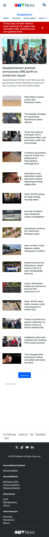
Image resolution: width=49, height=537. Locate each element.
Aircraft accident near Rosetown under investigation (34, 214)
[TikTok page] (22, 447)
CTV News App (9, 434)
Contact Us (23, 434)
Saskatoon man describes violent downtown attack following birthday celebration (33, 179)
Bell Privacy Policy (11, 481)
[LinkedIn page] (32, 447)
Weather (43, 18)
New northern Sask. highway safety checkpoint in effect (34, 248)
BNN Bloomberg (10, 502)
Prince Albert (30, 18)
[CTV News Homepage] (24, 5)
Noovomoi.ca (8, 520)
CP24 (5, 499)
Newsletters (41, 434)
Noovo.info (7, 516)
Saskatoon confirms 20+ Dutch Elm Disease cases (34, 231)
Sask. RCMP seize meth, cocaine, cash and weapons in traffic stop (34, 305)
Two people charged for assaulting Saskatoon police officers (35, 118)
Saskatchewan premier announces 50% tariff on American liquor (19, 71)
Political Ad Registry (11, 488)
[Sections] (4, 5)
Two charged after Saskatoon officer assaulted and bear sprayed (34, 358)
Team (6, 438)
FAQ (31, 434)
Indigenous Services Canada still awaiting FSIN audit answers (35, 340)
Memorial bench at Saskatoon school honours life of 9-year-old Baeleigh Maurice (34, 268)
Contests (16, 18)
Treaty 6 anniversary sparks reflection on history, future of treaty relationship (35, 323)
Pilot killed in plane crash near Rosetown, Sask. (34, 100)
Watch (6, 18)
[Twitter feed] (16, 447)
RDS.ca (6, 523)
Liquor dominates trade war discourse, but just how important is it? (35, 287)
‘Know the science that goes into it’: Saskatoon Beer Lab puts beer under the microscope (35, 137)
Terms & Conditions (11, 485)
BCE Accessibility (10, 470)
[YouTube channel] (27, 447)
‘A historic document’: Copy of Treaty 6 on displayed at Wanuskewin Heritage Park (35, 158)
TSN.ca (6, 505)
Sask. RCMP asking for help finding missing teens (34, 197)
